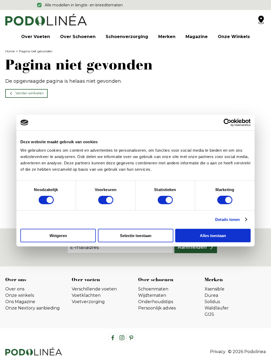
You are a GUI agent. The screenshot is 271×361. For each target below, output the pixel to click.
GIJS (209, 314)
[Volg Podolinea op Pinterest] (131, 338)
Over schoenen (78, 36)
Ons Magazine (20, 301)
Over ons (14, 288)
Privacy (217, 351)
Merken (166, 36)
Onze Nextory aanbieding (32, 308)
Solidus (212, 301)
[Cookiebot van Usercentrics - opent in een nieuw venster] (227, 123)
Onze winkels (234, 36)
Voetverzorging (88, 301)
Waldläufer (217, 308)
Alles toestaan (213, 235)
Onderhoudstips (155, 301)
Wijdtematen (152, 295)
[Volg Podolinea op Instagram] (122, 338)
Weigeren (58, 235)
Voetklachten (86, 295)
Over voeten (35, 36)
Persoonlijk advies (157, 308)
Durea (211, 295)
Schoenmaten (153, 288)
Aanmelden (192, 247)
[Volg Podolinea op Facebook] (113, 338)
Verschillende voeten (94, 288)
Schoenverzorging (127, 36)
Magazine (197, 36)
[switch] (105, 200)
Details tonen (227, 219)
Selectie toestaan (135, 235)
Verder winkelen (29, 93)
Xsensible (214, 288)
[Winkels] (261, 20)
